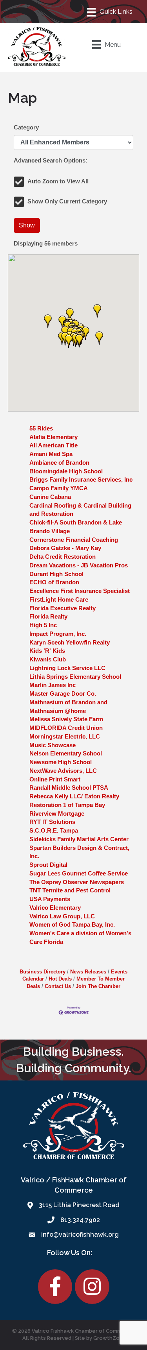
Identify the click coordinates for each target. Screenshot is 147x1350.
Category (26, 127)
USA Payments (49, 899)
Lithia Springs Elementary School (75, 676)
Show (27, 225)
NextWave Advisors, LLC (63, 770)
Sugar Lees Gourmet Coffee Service (78, 873)
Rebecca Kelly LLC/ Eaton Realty (74, 796)
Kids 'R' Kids (47, 650)
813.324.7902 (80, 1220)
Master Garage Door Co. (62, 693)
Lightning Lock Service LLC (67, 668)
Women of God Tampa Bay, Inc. (72, 924)
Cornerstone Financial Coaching (73, 539)
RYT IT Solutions (52, 821)
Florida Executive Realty (62, 608)
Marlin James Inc (52, 684)
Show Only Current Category (67, 201)
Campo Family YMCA (58, 488)
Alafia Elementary (53, 437)
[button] (97, 311)
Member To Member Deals (76, 982)
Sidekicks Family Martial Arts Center (79, 839)
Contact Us (58, 986)
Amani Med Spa (51, 454)
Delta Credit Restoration (62, 556)
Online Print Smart (54, 779)
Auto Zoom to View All (58, 181)
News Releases (88, 972)
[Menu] (110, 11)
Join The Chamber (98, 986)
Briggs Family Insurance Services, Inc (80, 479)
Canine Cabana (50, 496)
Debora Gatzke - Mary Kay (65, 548)
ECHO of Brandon (54, 582)
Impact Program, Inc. (57, 633)
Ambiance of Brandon (59, 462)
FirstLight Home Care (58, 599)
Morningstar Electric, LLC (64, 736)
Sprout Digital (48, 864)
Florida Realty (48, 616)
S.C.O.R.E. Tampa (53, 830)
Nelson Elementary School (65, 753)
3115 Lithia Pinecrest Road (79, 1205)
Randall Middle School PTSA (68, 787)
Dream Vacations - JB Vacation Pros (78, 565)
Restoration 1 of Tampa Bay (67, 805)
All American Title (53, 445)
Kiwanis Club (47, 659)
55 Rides (41, 428)
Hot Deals (60, 979)
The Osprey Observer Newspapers (76, 882)
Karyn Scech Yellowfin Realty (69, 642)
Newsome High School (60, 762)
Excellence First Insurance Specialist (79, 590)
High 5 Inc (43, 625)
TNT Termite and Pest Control (70, 890)
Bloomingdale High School (66, 471)
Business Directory (42, 972)
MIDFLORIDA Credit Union (66, 727)
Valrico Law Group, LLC (62, 916)
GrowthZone (109, 1338)
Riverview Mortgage (56, 813)
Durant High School (56, 574)
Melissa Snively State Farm (66, 719)
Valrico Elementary (55, 907)
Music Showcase (52, 745)
